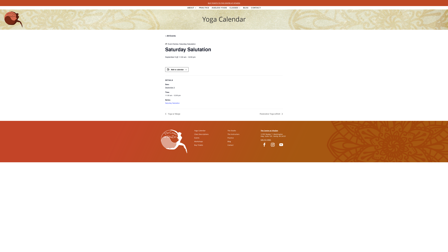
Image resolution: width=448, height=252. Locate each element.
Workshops (198, 141)
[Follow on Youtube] (281, 144)
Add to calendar (177, 69)
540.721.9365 (266, 140)
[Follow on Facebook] (264, 144)
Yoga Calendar (200, 131)
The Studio (232, 131)
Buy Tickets (198, 145)
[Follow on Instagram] (272, 144)
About (190, 8)
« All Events (170, 35)
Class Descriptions (201, 134)
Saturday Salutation (172, 103)
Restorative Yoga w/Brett (270, 113)
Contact (256, 8)
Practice (204, 8)
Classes (233, 8)
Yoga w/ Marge (173, 113)
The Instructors (233, 134)
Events (196, 138)
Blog (245, 8)
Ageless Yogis (219, 8)
